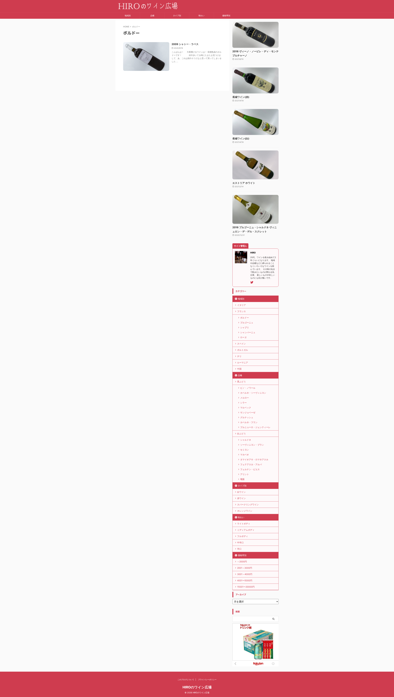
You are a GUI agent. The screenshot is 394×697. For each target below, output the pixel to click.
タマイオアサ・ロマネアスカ (254, 459)
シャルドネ (245, 439)
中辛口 (240, 542)
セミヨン (244, 449)
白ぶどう (241, 433)
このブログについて (185, 679)
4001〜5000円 (244, 580)
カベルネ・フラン (248, 422)
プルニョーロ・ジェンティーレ (255, 427)
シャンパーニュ (247, 332)
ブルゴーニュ (246, 322)
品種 (152, 15)
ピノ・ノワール (247, 388)
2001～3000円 (244, 568)
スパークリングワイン (248, 504)
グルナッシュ (246, 417)
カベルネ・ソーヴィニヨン (253, 392)
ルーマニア (242, 362)
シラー (243, 402)
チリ (239, 356)
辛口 (239, 548)
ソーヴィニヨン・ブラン (252, 444)
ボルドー (244, 317)
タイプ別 (177, 15)
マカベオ (244, 454)
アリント (244, 474)
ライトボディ (243, 523)
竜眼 (242, 479)
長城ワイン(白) (240, 138)
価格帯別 (226, 15)
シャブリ (244, 327)
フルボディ (242, 536)
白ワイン (241, 492)
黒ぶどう (241, 381)
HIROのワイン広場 (197, 687)
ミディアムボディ (245, 530)
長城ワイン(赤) (240, 97)
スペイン (241, 343)
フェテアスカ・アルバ (251, 464)
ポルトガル (242, 350)
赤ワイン (241, 498)
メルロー (244, 397)
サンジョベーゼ (247, 412)
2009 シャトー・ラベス (185, 44)
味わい (202, 15)
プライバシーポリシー (207, 679)
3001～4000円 (244, 574)
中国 (239, 368)
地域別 (128, 15)
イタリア (241, 305)
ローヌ (243, 337)
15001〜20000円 (246, 586)
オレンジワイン (244, 510)
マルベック (245, 407)
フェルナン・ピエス (250, 469)
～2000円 (242, 561)
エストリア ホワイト (243, 182)
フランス (241, 311)
